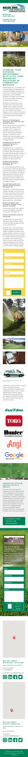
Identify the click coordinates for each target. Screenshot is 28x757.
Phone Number (8, 257)
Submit (16, 292)
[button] (14, 637)
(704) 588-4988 (9, 21)
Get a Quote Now (18, 606)
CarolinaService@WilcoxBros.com (11, 735)
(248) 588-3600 (9, 16)
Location (6, 270)
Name (5, 251)
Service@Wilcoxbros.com (17, 672)
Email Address (8, 264)
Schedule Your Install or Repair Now (13, 521)
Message (6, 275)
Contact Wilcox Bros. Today (14, 528)
